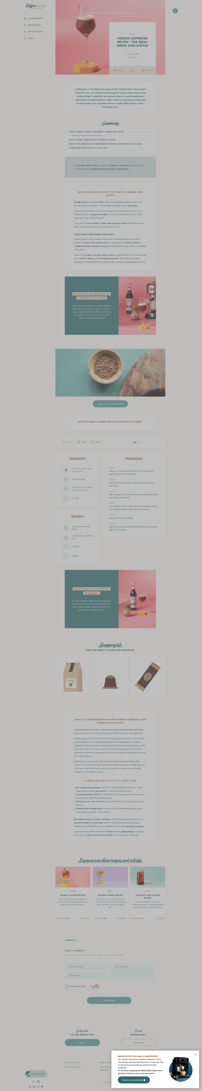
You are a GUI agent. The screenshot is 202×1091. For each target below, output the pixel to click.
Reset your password (132, 1080)
